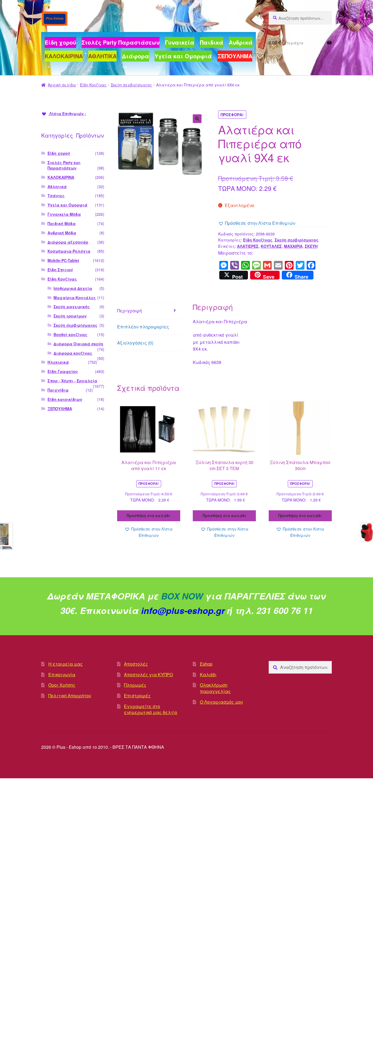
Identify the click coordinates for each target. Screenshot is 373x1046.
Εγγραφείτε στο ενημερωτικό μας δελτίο (150, 709)
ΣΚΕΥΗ (311, 246)
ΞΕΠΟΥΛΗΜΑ (60, 408)
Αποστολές (136, 664)
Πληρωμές (135, 685)
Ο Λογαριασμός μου (221, 702)
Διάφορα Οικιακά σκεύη (78, 343)
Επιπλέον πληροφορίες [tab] (143, 327)
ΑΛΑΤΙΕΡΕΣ (248, 246)
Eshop (206, 664)
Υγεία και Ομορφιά (67, 205)
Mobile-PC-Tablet (63, 260)
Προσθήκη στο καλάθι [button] (148, 515)
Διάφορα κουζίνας (73, 353)
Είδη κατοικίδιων (65, 399)
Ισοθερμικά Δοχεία (73, 288)
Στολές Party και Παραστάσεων (64, 165)
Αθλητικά (57, 186)
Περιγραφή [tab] (129, 310)
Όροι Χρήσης (61, 685)
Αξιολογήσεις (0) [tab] (135, 343)
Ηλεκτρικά (58, 362)
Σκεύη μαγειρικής (72, 306)
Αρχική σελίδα (62, 85)
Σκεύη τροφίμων (70, 316)
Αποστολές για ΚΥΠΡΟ (148, 674)
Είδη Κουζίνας (93, 85)
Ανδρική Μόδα (62, 232)
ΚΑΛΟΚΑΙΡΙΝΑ (61, 177)
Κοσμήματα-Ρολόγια (69, 251)
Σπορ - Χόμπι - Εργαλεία (72, 380)
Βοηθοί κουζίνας (70, 334)
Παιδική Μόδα (62, 223)
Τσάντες (56, 195)
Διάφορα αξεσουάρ (68, 242)
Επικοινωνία (61, 674)
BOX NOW (182, 596)
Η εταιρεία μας (65, 664)
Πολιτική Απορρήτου (69, 695)
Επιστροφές (137, 695)
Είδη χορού (59, 153)
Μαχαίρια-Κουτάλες (75, 297)
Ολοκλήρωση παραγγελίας (215, 688)
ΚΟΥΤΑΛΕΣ (271, 246)
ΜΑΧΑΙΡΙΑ (293, 246)
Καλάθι (208, 674)
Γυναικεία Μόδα (64, 214)
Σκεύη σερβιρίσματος (131, 85)
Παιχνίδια (58, 390)
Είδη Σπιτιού (60, 269)
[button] (197, 118)
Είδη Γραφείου (63, 371)
